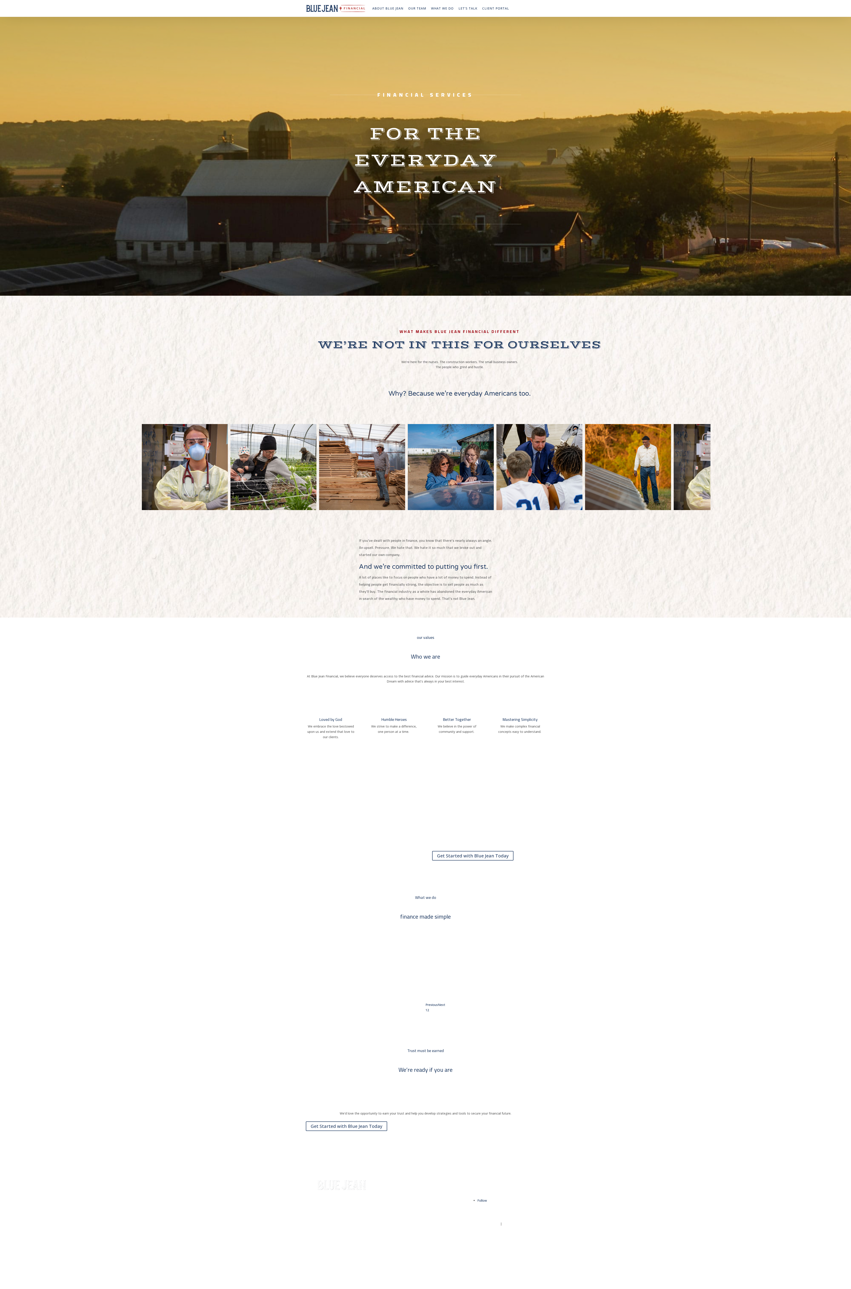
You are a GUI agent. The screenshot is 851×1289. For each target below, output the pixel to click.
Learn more (442, 991)
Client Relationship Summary (524, 1224)
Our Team (417, 8)
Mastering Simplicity (520, 719)
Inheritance (394, 1224)
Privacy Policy (489, 1224)
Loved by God (330, 719)
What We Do (442, 8)
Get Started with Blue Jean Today (473, 856)
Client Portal (495, 8)
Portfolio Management (454, 960)
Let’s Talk (468, 8)
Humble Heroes (394, 719)
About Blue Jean (387, 8)
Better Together (457, 719)
